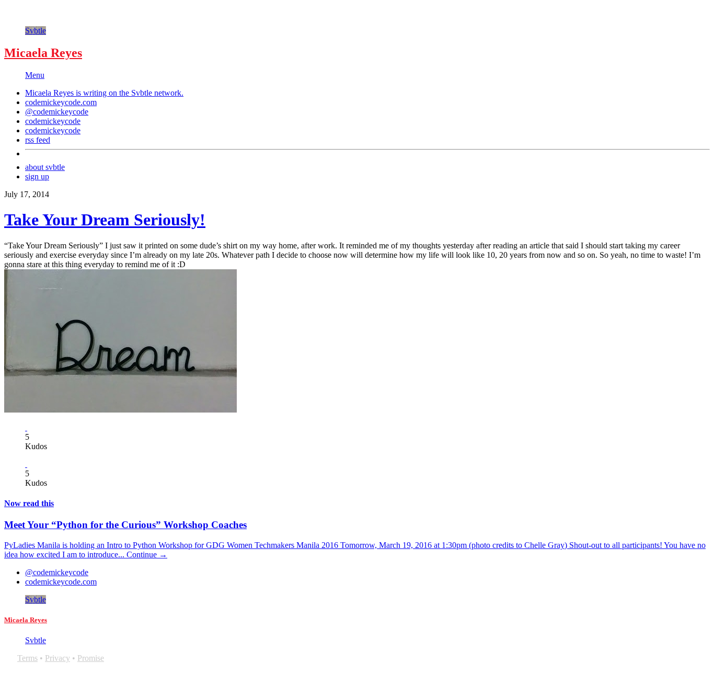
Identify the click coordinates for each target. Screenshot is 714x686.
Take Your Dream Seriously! (104, 219)
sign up (37, 176)
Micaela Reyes (43, 53)
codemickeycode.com (61, 102)
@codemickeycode (56, 111)
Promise (90, 658)
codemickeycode (52, 121)
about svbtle (45, 167)
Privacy (57, 658)
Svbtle (35, 30)
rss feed (37, 139)
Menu (34, 75)
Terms (27, 658)
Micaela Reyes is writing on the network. (104, 92)
